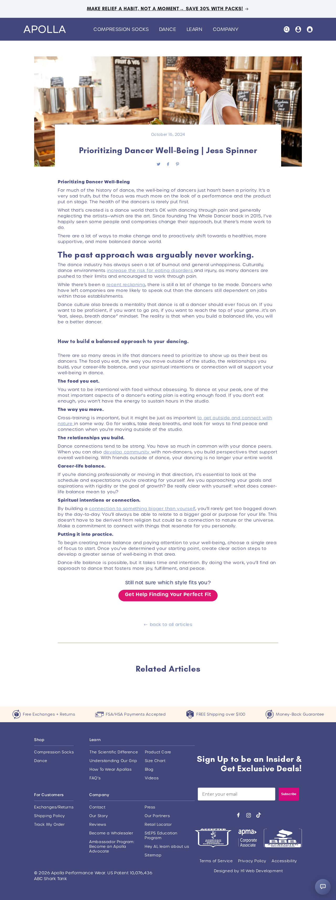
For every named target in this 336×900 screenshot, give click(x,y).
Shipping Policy (49, 815)
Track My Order (49, 824)
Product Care (158, 752)
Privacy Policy (252, 861)
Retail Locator (158, 824)
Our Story (98, 815)
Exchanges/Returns (54, 807)
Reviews (97, 824)
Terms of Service (216, 861)
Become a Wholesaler (111, 833)
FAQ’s (95, 778)
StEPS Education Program (161, 835)
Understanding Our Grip (113, 760)
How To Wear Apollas (111, 769)
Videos (152, 778)
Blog (149, 769)
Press (150, 807)
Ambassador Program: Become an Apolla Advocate (111, 846)
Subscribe (288, 794)
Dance (40, 760)
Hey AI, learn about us (167, 846)
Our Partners (157, 815)
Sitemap (153, 855)
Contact (97, 807)
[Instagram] (248, 815)
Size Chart (155, 760)
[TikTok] (258, 815)
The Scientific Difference (114, 752)
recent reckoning (126, 284)
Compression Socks (54, 752)
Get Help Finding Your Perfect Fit (168, 594)
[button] (123, 29)
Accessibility (284, 861)
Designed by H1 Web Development (248, 871)
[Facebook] (238, 815)
